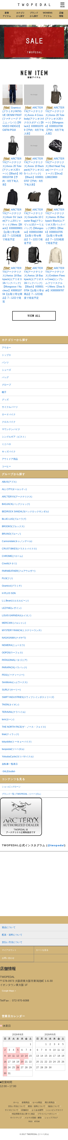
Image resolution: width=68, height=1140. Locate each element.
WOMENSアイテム (47, 14)
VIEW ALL (34, 316)
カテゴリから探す (20, 14)
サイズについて (11, 1110)
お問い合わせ (8, 958)
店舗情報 (61, 14)
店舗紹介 (25, 1110)
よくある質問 (37, 1110)
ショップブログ (51, 1118)
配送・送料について (36, 1106)
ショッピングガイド (54, 1110)
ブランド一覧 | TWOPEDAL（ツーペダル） (22, 794)
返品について (54, 1106)
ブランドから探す (34, 14)
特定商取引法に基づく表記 (23, 1114)
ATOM (36, 1121)
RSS (30, 1121)
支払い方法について (16, 1106)
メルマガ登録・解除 (33, 1118)
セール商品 (37, 1102)
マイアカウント (9, 950)
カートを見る (42, 950)
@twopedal (56, 845)
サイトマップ (16, 1118)
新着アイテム (7, 14)
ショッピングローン (11, 787)
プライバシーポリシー (47, 1114)
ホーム (16, 1102)
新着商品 (25, 1102)
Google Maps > (9, 991)
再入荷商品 (49, 1102)
